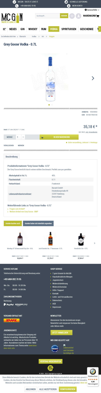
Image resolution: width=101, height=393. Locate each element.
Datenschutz (57, 300)
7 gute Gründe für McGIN (61, 273)
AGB (54, 303)
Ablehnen (31, 389)
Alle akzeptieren (48, 389)
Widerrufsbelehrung (60, 283)
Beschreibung (12, 156)
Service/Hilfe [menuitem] (92, 10)
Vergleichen (9, 145)
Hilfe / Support (58, 290)
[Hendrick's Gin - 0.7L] (81, 237)
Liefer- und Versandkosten (62, 296)
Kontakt (55, 293)
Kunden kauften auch (13, 223)
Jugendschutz (57, 280)
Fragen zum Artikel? (17, 208)
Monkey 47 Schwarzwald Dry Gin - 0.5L (20, 248)
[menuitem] (51, 15)
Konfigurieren (67, 389)
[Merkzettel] (72, 16)
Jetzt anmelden (60, 332)
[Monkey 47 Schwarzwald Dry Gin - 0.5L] (20, 237)
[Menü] (97, 368)
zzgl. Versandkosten (91, 132)
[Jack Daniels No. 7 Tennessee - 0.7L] (51, 237)
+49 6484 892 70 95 (12, 279)
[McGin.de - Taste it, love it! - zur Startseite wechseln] (12, 18)
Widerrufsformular (59, 286)
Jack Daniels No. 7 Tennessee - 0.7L (50, 248)
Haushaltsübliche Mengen (62, 276)
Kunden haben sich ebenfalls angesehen (38, 223)
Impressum (56, 307)
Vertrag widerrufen (50, 361)
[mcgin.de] (50, 368)
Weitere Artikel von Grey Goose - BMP (23, 211)
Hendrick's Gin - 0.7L (81, 248)
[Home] (4, 28)
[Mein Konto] (78, 16)
